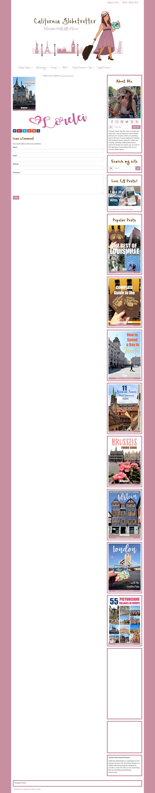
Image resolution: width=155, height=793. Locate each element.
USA (65, 68)
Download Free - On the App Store (120, 209)
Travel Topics (24, 68)
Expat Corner (103, 68)
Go (138, 168)
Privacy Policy (36, 789)
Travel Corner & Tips (82, 68)
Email (15, 156)
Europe (54, 68)
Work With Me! (130, 3)
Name (15, 147)
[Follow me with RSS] (137, 121)
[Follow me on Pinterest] (122, 121)
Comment (16, 172)
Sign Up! (136, 127)
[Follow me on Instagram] (117, 121)
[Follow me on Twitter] (127, 121)
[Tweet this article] (24, 131)
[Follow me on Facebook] (112, 121)
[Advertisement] (124, 684)
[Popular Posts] (124, 249)
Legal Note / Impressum (22, 789)
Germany (41, 68)
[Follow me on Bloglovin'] (132, 121)
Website (16, 164)
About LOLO (113, 3)
